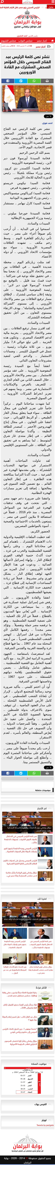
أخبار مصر (40, 46)
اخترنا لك (42, 898)
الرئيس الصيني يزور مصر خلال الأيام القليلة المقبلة (27, 7)
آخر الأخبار (42, 808)
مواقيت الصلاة (39, 1063)
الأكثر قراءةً (41, 987)
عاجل (50, 7)
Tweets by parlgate (45, 1125)
